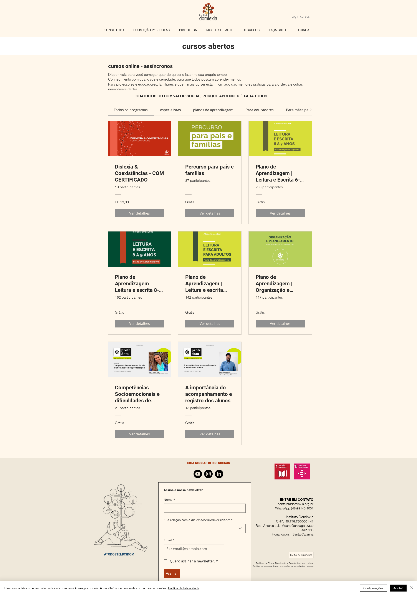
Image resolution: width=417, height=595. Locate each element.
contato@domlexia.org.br (295, 504)
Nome (169, 499)
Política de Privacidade (183, 588)
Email (169, 540)
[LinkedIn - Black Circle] (219, 474)
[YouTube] (198, 474)
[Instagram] (208, 474)
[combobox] (205, 528)
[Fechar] (411, 588)
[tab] (131, 110)
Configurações (373, 588)
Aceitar (398, 588)
